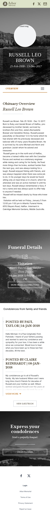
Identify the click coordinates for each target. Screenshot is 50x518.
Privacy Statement (25, 503)
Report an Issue (25, 509)
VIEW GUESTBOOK (25, 403)
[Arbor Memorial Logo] (9, 4)
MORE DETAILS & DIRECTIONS (25, 285)
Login (25, 485)
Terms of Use (25, 497)
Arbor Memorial (25, 491)
